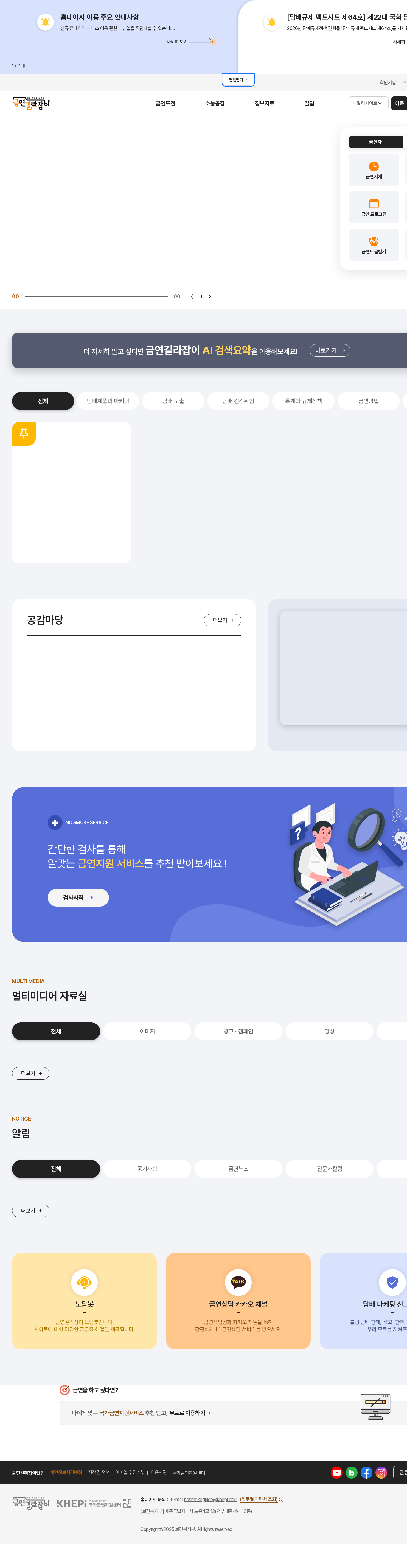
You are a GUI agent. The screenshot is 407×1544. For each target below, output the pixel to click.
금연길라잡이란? (27, 1473)
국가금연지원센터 (189, 1473)
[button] (125, 41)
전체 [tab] (43, 401)
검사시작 (84, 899)
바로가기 (332, 352)
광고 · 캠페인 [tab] (238, 1031)
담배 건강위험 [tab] (238, 401)
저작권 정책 (98, 1472)
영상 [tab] (329, 1031)
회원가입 (388, 82)
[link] (374, 170)
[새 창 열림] (337, 1472)
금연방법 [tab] (368, 401)
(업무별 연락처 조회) (259, 1499)
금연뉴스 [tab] (238, 1168)
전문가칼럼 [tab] (329, 1168)
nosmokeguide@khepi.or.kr (210, 1499)
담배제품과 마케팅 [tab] (108, 401)
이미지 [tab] (147, 1031)
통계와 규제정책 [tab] (303, 401)
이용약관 (159, 1472)
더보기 (220, 620)
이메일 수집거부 (130, 1472)
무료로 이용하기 (187, 1413)
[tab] (375, 142)
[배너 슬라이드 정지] (201, 297)
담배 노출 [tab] (173, 401)
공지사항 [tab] (147, 1168)
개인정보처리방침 (66, 1472)
